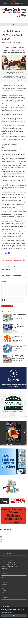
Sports (3, 581)
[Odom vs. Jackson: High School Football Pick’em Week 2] (7, 328)
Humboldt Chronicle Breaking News (13, 260)
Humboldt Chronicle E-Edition (8, 561)
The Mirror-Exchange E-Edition (8, 563)
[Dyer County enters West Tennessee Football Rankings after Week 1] (7, 338)
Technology (4, 585)
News (23, 260)
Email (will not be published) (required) (11, 275)
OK (14, 615)
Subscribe (17, 3)
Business (3, 592)
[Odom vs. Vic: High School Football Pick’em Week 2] (7, 318)
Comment (3, 281)
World (2, 590)
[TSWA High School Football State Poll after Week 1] (7, 348)
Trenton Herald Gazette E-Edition (9, 568)
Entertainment (4, 583)
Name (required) (5, 269)
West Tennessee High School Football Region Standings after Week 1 (18, 357)
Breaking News (9, 259)
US (2, 579)
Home (2, 559)
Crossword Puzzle (5, 603)
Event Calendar (5, 605)
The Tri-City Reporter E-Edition (8, 565)
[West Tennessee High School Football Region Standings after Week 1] (7, 358)
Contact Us (6, 3)
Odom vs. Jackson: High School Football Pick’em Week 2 (18, 326)
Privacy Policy (8, 612)
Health (3, 594)
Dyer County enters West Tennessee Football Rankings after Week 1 (18, 336)
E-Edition (11, 3)
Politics (3, 587)
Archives (22, 3)
